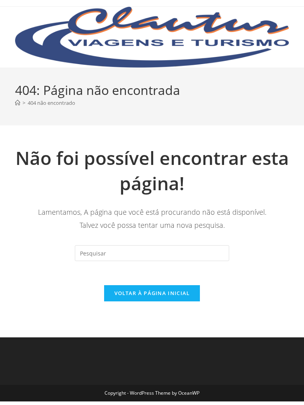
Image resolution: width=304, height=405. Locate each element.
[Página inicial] (17, 102)
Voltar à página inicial (152, 293)
